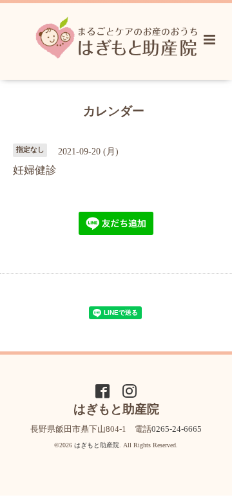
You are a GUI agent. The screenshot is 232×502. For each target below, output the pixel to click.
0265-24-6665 (176, 429)
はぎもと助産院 (96, 445)
